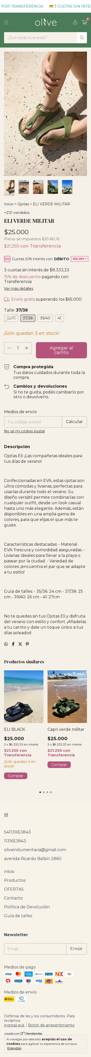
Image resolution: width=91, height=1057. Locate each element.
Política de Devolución (27, 907)
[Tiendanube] (23, 1034)
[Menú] (6, 22)
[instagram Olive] (6, 815)
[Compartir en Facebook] (13, 644)
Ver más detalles (18, 288)
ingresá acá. (14, 1025)
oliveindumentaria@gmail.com (35, 849)
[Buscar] (82, 37)
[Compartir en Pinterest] (27, 644)
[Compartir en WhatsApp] (6, 644)
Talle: (16, 310)
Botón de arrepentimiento (51, 1025)
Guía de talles (18, 915)
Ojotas (23, 204)
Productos (15, 880)
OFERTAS (14, 889)
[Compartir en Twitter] (20, 644)
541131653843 (17, 832)
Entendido (14, 1048)
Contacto (13, 898)
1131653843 (15, 841)
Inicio (8, 204)
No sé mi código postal (24, 431)
